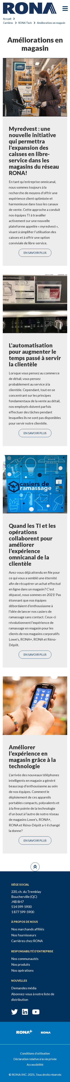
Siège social (20, 884)
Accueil (7, 18)
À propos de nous (24, 921)
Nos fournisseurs (23, 935)
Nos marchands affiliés (27, 929)
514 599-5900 (21, 907)
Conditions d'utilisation (35, 1053)
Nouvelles (19, 980)
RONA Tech (25, 22)
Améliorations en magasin (51, 22)
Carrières (8, 22)
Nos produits (20, 964)
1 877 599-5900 (22, 912)
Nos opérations (22, 970)
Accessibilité (35, 1064)
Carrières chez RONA (27, 941)
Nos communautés (24, 959)
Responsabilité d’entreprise (32, 951)
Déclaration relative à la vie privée (35, 1059)
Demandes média (23, 988)
